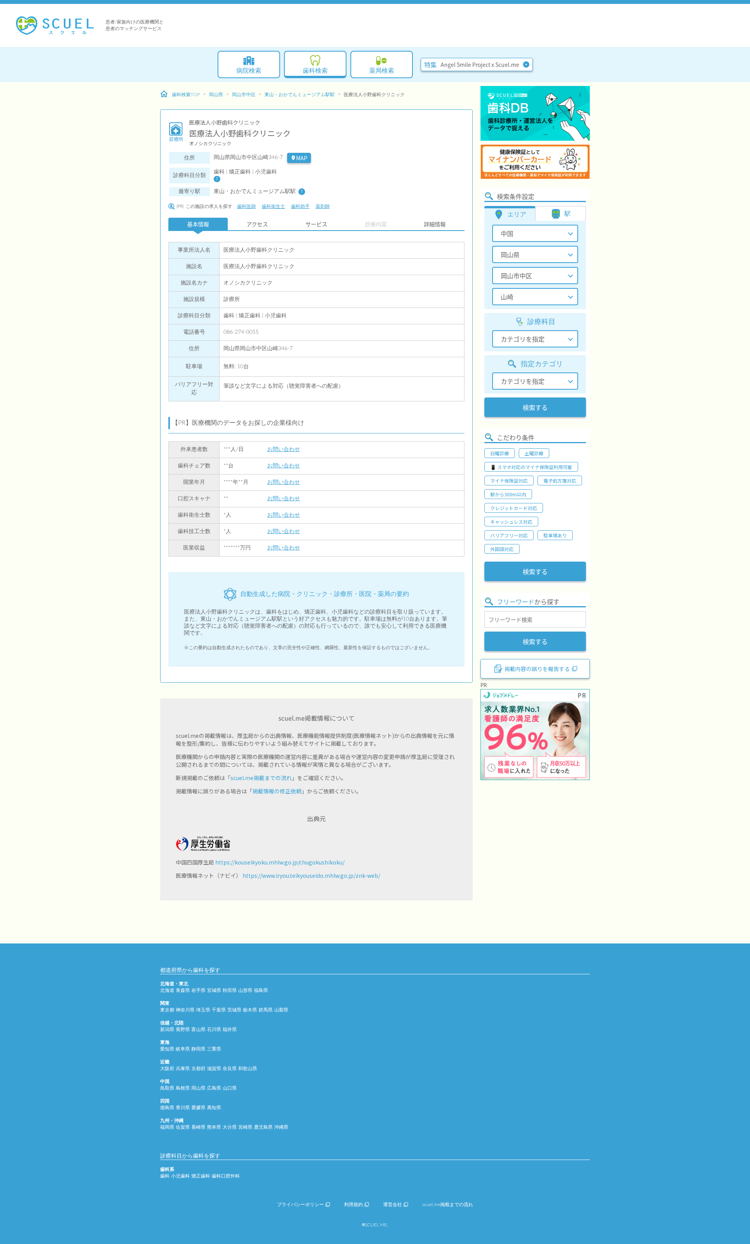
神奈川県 (185, 1010)
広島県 (214, 1088)
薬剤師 (323, 206)
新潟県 (167, 1029)
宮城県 (214, 990)
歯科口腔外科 (226, 1176)
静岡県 (198, 1049)
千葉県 (219, 1010)
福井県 (230, 1029)
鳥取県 (167, 1088)
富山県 (198, 1029)
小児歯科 (180, 1176)
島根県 (183, 1088)
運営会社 (392, 1204)
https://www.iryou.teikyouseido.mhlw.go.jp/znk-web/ (311, 875)
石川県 (214, 1029)
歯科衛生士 (273, 206)
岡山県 (216, 94)
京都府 (198, 1068)
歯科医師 (246, 206)
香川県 (183, 1107)
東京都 (167, 1010)
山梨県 (281, 1010)
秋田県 (230, 990)
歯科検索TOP (186, 94)
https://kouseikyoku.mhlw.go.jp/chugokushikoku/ (280, 862)
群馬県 (266, 1010)
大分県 (230, 1127)
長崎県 (198, 1127)
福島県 (261, 990)
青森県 (183, 990)
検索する (535, 407)
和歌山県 (247, 1068)
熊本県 (214, 1127)
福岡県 (167, 1127)
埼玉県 (203, 1010)
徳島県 (167, 1107)
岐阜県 (183, 1049)
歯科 (165, 1176)
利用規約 (353, 1204)
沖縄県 (281, 1127)
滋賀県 (214, 1068)
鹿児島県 (263, 1127)
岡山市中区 (243, 94)
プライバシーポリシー (300, 1204)
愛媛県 (198, 1107)
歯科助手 (300, 206)
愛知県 (167, 1049)
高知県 (214, 1107)
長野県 (183, 1029)
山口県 (230, 1088)
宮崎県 (245, 1127)
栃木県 (250, 1010)
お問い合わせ (283, 449)
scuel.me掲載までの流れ (261, 778)
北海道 (167, 990)
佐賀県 (183, 1127)
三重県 (214, 1049)
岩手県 (198, 990)
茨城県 (234, 1010)
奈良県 (230, 1068)
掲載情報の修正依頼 (277, 791)
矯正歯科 (200, 1176)
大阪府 (167, 1068)
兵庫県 (183, 1068)
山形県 (245, 990)
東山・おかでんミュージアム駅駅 (299, 94)
